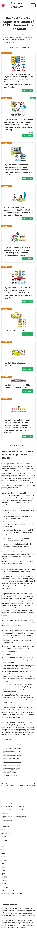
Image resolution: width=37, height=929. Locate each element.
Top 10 (3, 863)
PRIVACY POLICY (8, 890)
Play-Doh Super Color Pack (15, 330)
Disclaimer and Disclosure (10, 830)
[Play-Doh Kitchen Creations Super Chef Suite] (18, 352)
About (3, 837)
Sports (3, 874)
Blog (3, 853)
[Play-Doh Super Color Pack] (18, 320)
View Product (27, 91)
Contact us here (22, 732)
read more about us (12, 734)
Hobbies (5, 877)
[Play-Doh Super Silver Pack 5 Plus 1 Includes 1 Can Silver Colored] (18, 380)
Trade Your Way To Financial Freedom (15, 810)
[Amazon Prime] (30, 133)
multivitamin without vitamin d (12, 806)
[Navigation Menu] (33, 5)
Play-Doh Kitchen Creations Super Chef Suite (17, 364)
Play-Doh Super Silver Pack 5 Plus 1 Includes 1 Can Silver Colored (17, 386)
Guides (4, 860)
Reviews (4, 850)
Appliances (5, 867)
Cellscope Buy (6, 820)
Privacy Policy (6, 833)
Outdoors (5, 880)
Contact (4, 840)
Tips (3, 870)
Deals (3, 857)
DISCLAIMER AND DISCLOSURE (11, 894)
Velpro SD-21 (6, 813)
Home (3, 846)
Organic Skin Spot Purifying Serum (13, 817)
